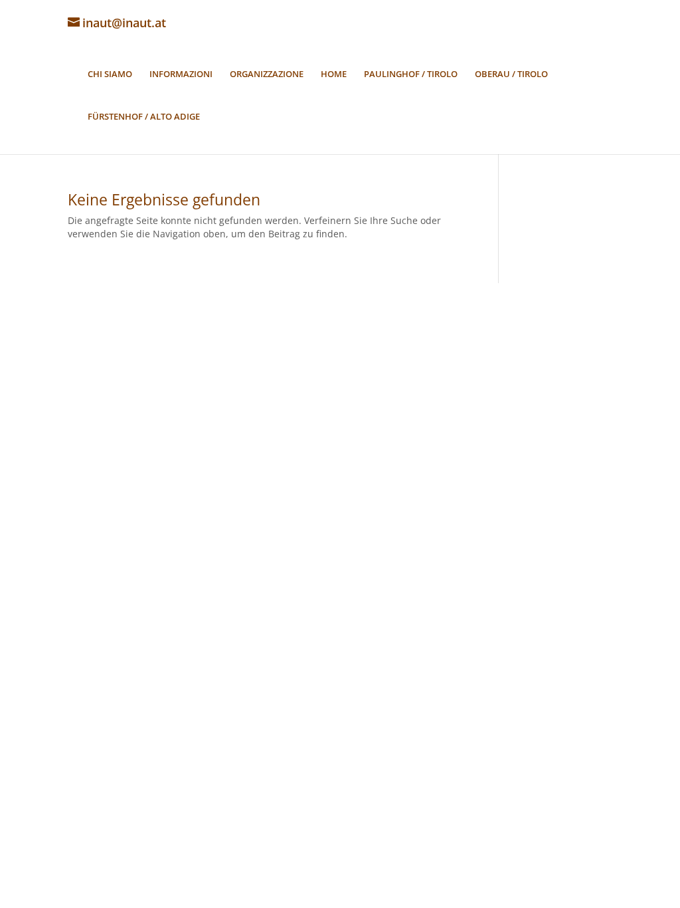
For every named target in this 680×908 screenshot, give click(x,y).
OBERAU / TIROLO (511, 74)
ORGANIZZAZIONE (266, 74)
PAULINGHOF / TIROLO (411, 74)
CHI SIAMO (110, 74)
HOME (334, 74)
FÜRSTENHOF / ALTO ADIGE (144, 117)
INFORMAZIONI (180, 74)
